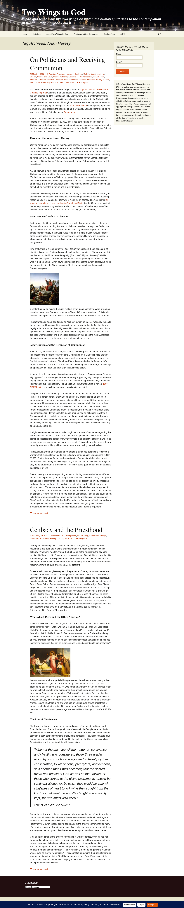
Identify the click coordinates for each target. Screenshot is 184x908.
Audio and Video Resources (86, 34)
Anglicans (72, 536)
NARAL (106, 80)
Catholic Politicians (87, 80)
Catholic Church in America (66, 80)
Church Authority (60, 77)
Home (24, 34)
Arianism (33, 80)
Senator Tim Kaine (38, 82)
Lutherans (34, 538)
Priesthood (44, 538)
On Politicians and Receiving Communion (67, 63)
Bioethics (78, 74)
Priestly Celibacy (57, 538)
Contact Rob (109, 34)
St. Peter (68, 538)
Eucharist (72, 77)
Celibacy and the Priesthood (66, 529)
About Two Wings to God (57, 34)
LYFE (122, 34)
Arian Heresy (98, 77)
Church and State (44, 77)
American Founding (65, 74)
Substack (37, 34)
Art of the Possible (46, 80)
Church (33, 77)
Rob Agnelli (83, 82)
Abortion (52, 74)
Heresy (99, 80)
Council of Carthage (97, 536)
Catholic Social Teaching (93, 74)
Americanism (86, 77)
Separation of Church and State (60, 82)
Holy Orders (58, 536)
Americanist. (70, 112)
